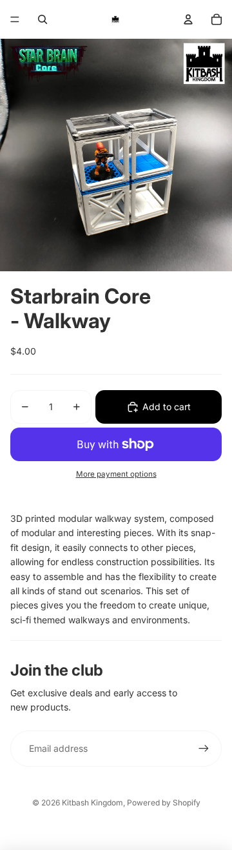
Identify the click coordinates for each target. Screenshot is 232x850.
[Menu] (15, 19)
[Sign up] (203, 748)
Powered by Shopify (163, 802)
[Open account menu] (188, 19)
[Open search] (42, 19)
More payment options (116, 474)
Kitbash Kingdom (92, 802)
